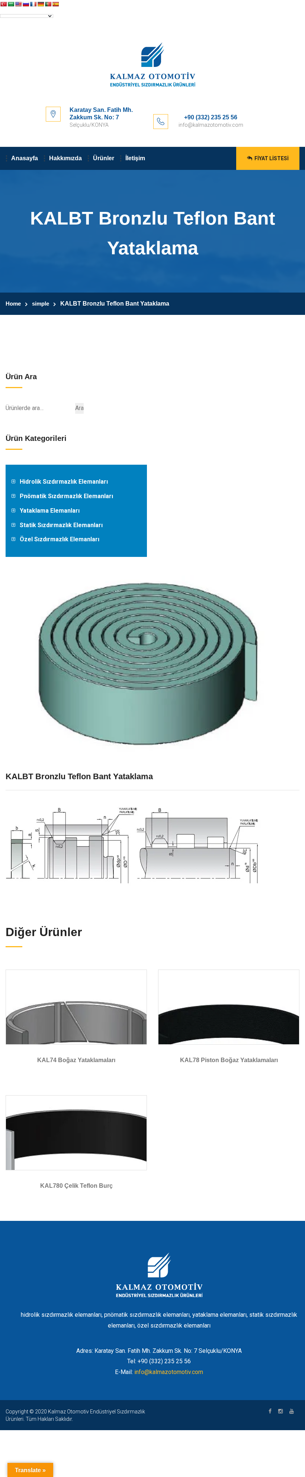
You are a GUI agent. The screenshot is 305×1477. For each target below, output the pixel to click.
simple (40, 303)
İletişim (135, 158)
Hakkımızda (65, 158)
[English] (18, 4)
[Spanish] (55, 4)
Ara (79, 408)
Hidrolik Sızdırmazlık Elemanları (64, 481)
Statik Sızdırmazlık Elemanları (61, 525)
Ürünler (103, 158)
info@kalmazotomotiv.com (168, 1372)
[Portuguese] (48, 4)
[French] (33, 4)
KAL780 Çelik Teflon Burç (76, 1186)
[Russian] (25, 4)
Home (13, 303)
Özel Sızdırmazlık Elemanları (59, 539)
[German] (40, 4)
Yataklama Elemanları (50, 510)
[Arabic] (10, 4)
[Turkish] (3, 4)
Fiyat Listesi (271, 158)
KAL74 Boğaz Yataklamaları (76, 1060)
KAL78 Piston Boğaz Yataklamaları (229, 1060)
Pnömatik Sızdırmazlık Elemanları (66, 496)
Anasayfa (24, 158)
